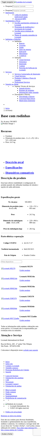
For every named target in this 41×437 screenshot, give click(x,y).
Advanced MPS (20, 19)
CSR (7, 380)
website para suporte (30, 350)
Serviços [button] (8, 72)
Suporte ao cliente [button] (11, 84)
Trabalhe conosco (11, 368)
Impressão (22, 64)
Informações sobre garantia (28, 92)
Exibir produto (25, 270)
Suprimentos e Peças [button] (12, 21)
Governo (22, 45)
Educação (22, 51)
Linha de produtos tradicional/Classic (21, 16)
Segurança (23, 62)
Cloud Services (24, 60)
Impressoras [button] (9, 13)
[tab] (22, 162)
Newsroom (9, 382)
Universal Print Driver (27, 99)
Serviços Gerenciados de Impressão (27, 74)
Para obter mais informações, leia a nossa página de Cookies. (19, 429)
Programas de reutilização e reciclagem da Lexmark (24, 28)
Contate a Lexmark (12, 366)
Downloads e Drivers (27, 96)
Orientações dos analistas (14, 378)
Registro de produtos (26, 90)
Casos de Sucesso (11, 376)
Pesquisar (8, 6)
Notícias (8, 394)
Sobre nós (9, 364)
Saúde (21, 47)
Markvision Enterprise (27, 101)
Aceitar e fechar (7, 434)
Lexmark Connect (11, 384)
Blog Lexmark (10, 390)
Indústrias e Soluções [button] (13, 39)
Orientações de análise (13, 386)
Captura (22, 66)
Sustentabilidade (11, 396)
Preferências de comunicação (15, 398)
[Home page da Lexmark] (23, 2)
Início (7, 108)
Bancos (21, 43)
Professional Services (22, 82)
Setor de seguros (25, 49)
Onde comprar (10, 392)
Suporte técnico (24, 88)
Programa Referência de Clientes (17, 370)
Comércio (22, 56)
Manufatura (23, 54)
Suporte (8, 372)
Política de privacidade (13, 412)
